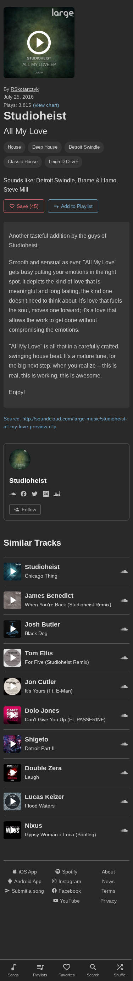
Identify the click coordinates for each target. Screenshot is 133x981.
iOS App (28, 872)
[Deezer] (57, 495)
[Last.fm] (46, 495)
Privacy (108, 901)
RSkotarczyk (25, 89)
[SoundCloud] (12, 495)
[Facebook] (23, 495)
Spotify (69, 872)
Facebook (70, 891)
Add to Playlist (77, 206)
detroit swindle (84, 147)
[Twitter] (34, 495)
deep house (44, 147)
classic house (23, 161)
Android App (27, 881)
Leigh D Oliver (63, 161)
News (108, 881)
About (108, 872)
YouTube (70, 901)
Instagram (70, 881)
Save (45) (28, 206)
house (14, 147)
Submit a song (28, 891)
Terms (108, 891)
